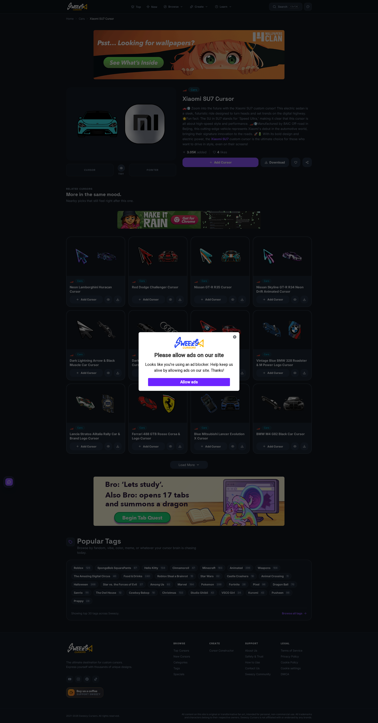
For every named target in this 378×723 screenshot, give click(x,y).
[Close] (235, 337)
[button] (189, 382)
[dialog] (189, 361)
